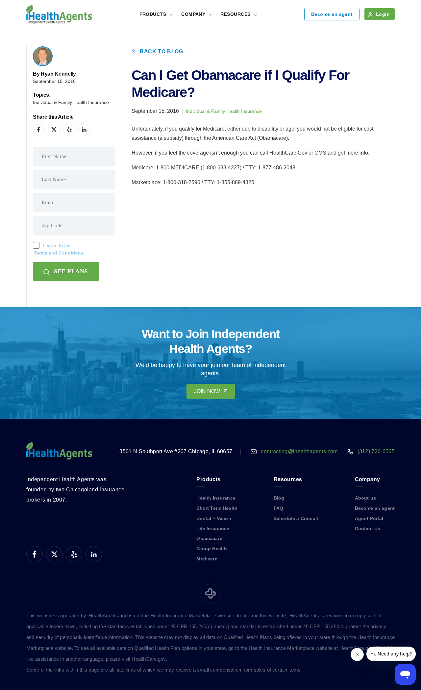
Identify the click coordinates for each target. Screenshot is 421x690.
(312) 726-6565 (376, 451)
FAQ (278, 508)
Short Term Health (216, 508)
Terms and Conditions (59, 253)
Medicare (206, 558)
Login (383, 14)
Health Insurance (215, 498)
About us (365, 498)
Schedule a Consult (296, 518)
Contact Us (368, 528)
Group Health (211, 548)
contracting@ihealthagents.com (299, 451)
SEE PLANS (71, 271)
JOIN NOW (207, 391)
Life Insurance (212, 528)
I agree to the (59, 249)
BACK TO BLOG (161, 51)
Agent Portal (369, 518)
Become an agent (332, 14)
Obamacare (209, 538)
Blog (279, 498)
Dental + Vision (213, 518)
